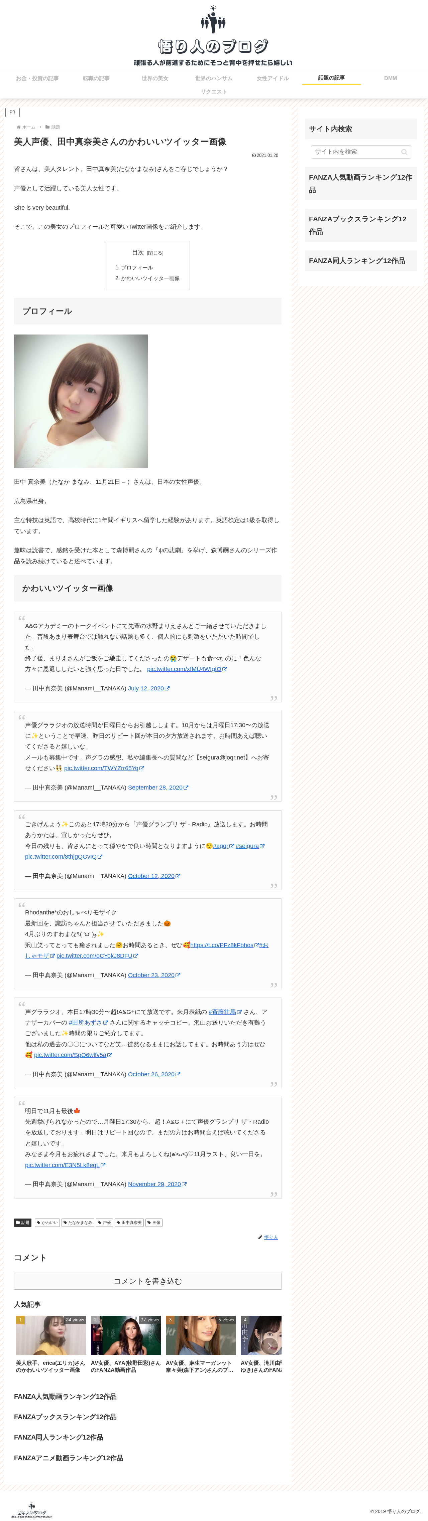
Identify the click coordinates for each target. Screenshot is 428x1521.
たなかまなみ (80, 1222)
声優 (107, 1222)
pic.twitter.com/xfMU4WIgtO (184, 669)
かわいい (50, 1222)
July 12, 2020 (146, 688)
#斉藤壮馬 (222, 1012)
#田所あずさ (85, 1022)
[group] (51, 1347)
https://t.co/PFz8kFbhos (221, 945)
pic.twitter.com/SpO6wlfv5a (70, 1055)
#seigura (247, 846)
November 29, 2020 (154, 1184)
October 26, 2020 (151, 1074)
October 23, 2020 (151, 975)
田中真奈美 (132, 1222)
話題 (25, 1222)
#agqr (220, 846)
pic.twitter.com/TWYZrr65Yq (101, 768)
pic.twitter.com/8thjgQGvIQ (61, 856)
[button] (269, 1346)
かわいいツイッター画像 (150, 278)
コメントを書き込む (148, 1281)
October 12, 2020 (151, 876)
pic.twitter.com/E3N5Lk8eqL (62, 1165)
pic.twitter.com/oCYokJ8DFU (94, 955)
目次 (138, 252)
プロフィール (137, 267)
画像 (156, 1222)
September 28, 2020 (155, 787)
